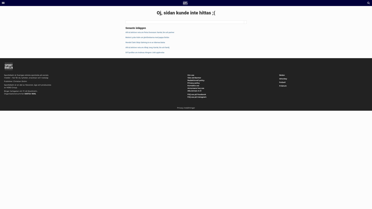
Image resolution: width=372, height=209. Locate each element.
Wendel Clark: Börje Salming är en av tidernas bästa (145, 42)
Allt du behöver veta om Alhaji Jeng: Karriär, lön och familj (147, 47)
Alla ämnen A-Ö (194, 91)
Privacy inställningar (186, 108)
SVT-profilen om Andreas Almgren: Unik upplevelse (144, 52)
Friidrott (283, 86)
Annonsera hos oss (195, 88)
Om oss (190, 75)
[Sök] (368, 3)
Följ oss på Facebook (196, 94)
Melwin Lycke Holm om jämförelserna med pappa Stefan (147, 37)
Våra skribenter (194, 78)
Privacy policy (193, 83)
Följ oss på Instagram (196, 97)
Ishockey (283, 79)
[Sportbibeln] (185, 3)
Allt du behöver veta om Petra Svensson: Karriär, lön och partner (149, 32)
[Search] (245, 22)
